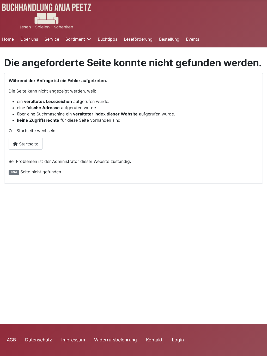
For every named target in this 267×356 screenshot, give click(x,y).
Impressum (73, 339)
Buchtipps (107, 39)
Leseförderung (138, 39)
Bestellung (169, 39)
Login (178, 339)
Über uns (29, 39)
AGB (11, 339)
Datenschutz (38, 339)
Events (192, 39)
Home (8, 39)
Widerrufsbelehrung (115, 339)
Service (52, 39)
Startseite (28, 143)
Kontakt (154, 339)
